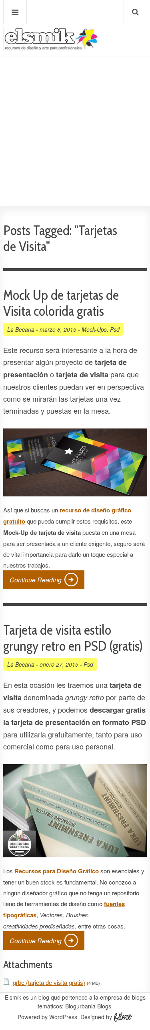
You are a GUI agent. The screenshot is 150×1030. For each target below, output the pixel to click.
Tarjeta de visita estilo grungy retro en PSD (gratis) (73, 638)
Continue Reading (36, 579)
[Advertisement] (75, 107)
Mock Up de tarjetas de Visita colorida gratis (61, 303)
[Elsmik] (51, 48)
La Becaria (20, 329)
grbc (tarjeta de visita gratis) (49, 982)
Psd (115, 329)
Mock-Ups (94, 329)
